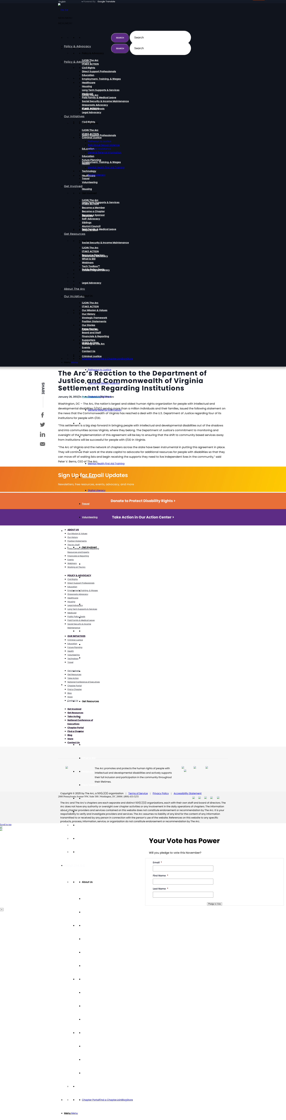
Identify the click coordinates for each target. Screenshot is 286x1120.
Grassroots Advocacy (95, 105)
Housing (87, 189)
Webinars (88, 771)
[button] (65, 23)
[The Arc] (63, 10)
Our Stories (88, 979)
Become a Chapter (93, 604)
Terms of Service (138, 793)
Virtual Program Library (96, 798)
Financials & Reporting (95, 1019)
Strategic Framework (94, 952)
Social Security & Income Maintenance (105, 242)
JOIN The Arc (90, 564)
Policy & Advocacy (77, 62)
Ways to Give (90, 671)
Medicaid (87, 93)
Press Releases (91, 397)
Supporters (88, 1032)
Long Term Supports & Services (100, 202)
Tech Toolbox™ (91, 785)
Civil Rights (88, 67)
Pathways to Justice (99, 141)
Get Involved (73, 186)
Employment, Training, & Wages (101, 162)
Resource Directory (93, 744)
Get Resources (74, 234)
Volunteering (90, 517)
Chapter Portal (90, 1100)
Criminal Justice (92, 356)
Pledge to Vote (214, 904)
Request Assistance (99, 148)
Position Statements (94, 965)
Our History (88, 939)
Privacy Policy (161, 793)
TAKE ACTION (91, 577)
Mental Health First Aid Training (106, 463)
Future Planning (91, 160)
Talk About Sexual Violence (104, 145)
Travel (85, 503)
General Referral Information (104, 152)
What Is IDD (88, 758)
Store (130, 1100)
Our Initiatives (74, 116)
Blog (124, 1100)
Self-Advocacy (91, 631)
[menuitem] (146, 1113)
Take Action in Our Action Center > (143, 517)
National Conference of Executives (83, 682)
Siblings (86, 644)
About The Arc (74, 865)
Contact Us (88, 1073)
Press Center (89, 992)
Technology (89, 171)
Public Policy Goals (93, 108)
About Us (73, 529)
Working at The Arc (93, 1046)
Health (86, 163)
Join (119, 1100)
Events (86, 1059)
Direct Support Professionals (99, 135)
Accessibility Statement (188, 793)
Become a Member (93, 207)
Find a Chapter (108, 1100)
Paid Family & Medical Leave (99, 229)
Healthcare (88, 82)
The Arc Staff (73, 544)
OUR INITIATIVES (76, 636)
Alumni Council (91, 658)
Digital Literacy (96, 490)
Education (88, 75)
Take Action (73, 678)
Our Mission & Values (94, 925)
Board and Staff (91, 1006)
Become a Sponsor (93, 617)
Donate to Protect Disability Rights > (143, 500)
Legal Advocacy (91, 283)
